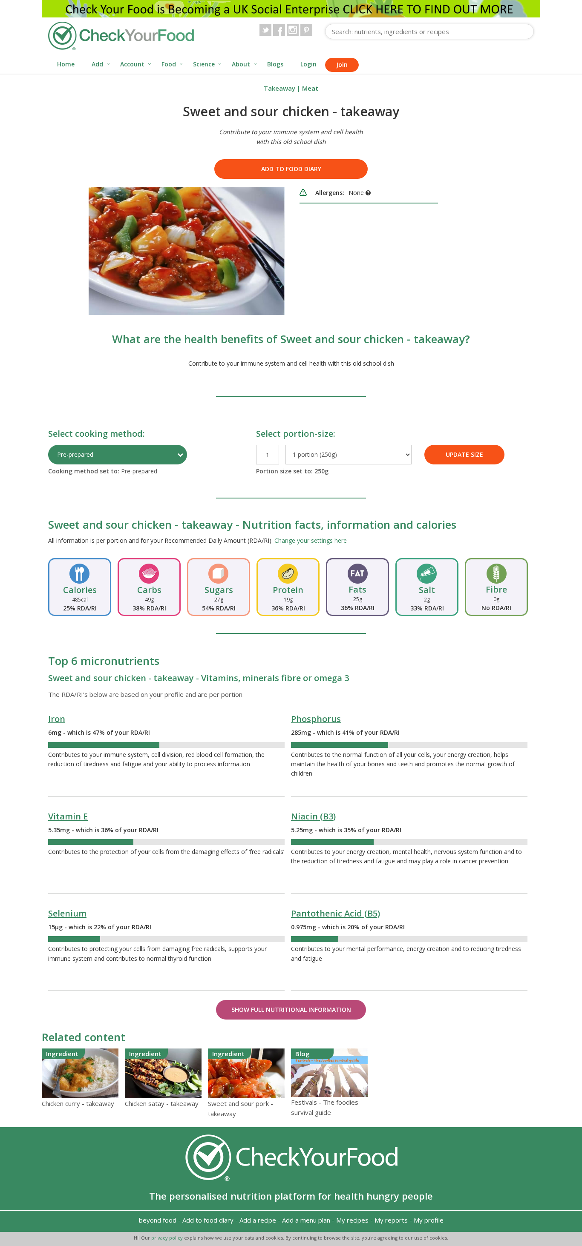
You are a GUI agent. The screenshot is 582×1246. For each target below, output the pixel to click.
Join (342, 64)
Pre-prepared (75, 454)
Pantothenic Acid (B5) (335, 913)
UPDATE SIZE (464, 454)
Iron (56, 719)
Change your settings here (310, 540)
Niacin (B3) (313, 816)
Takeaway (279, 88)
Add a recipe (257, 1220)
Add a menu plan (306, 1220)
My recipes (352, 1220)
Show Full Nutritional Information (291, 1009)
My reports (391, 1220)
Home (66, 64)
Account (132, 64)
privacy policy (167, 1238)
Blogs (275, 64)
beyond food (157, 1220)
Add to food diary (291, 169)
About (241, 64)
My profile (429, 1220)
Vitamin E (68, 816)
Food (168, 64)
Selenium (67, 913)
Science (204, 64)
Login (308, 64)
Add (97, 64)
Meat (310, 88)
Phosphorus (316, 719)
